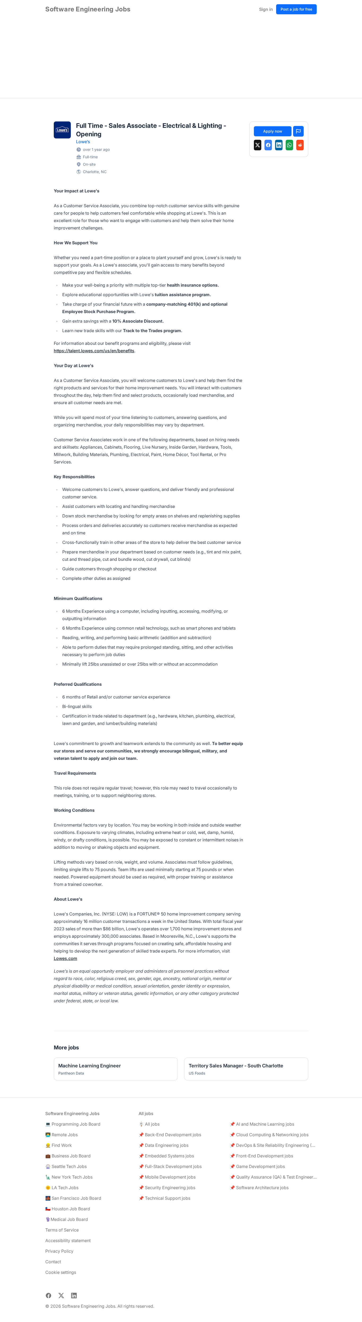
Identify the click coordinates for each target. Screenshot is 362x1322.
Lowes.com (65, 958)
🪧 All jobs (149, 1124)
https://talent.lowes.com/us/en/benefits (94, 350)
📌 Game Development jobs (257, 1166)
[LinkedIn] (278, 145)
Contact (53, 1261)
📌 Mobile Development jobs (167, 1177)
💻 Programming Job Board (72, 1124)
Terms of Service (62, 1230)
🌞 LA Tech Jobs (61, 1187)
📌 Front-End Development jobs (261, 1155)
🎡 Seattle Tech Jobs (66, 1166)
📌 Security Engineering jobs (167, 1187)
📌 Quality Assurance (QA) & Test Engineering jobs (273, 1177)
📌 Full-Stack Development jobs (170, 1166)
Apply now (272, 131)
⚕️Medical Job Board (66, 1219)
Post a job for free (296, 9)
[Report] (298, 131)
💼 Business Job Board (68, 1155)
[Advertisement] (181, 58)
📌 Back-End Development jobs (170, 1134)
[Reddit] (300, 145)
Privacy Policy (59, 1251)
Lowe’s (83, 141)
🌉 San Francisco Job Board (73, 1198)
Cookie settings (60, 1272)
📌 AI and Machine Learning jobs (262, 1124)
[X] (257, 145)
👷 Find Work (58, 1145)
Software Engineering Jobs (88, 9)
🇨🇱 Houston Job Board (67, 1208)
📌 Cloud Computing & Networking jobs (269, 1134)
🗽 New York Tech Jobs (68, 1177)
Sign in (266, 9)
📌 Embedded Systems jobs (166, 1155)
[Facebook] (268, 145)
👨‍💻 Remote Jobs (61, 1134)
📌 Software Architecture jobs (259, 1187)
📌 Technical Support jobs (164, 1198)
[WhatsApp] (289, 145)
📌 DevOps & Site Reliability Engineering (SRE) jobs (273, 1145)
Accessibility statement (68, 1240)
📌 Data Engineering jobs (163, 1145)
